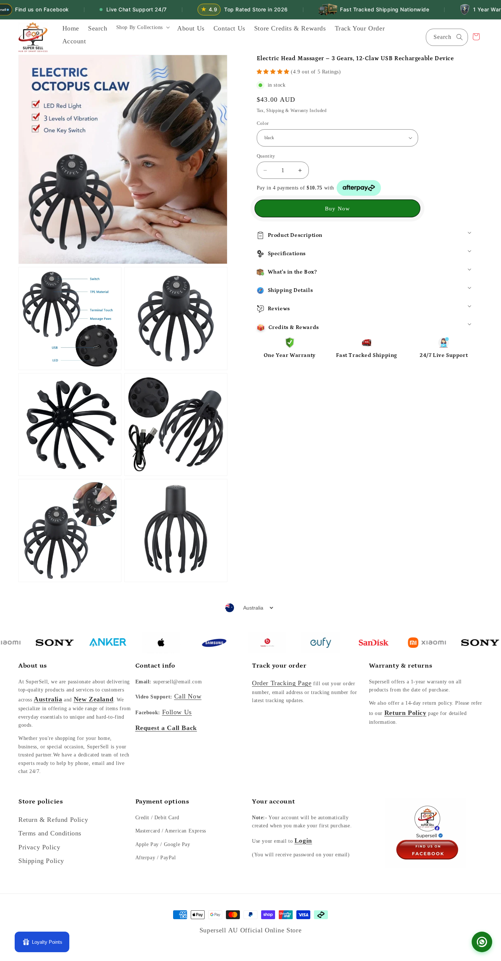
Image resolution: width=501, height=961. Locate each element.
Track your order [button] (279, 665)
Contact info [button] (155, 665)
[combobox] (447, 37)
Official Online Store (271, 930)
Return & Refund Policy (53, 819)
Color (263, 123)
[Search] (459, 37)
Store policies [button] (40, 801)
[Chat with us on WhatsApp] (482, 942)
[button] (142, 29)
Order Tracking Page (281, 683)
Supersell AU (220, 930)
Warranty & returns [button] (400, 665)
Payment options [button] (162, 801)
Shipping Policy (41, 860)
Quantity (266, 156)
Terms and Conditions (49, 833)
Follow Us (177, 712)
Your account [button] (273, 801)
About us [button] (32, 665)
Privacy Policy (39, 847)
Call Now (188, 696)
